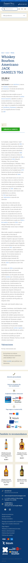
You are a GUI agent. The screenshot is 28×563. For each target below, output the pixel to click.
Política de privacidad (8, 533)
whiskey (5, 86)
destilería (16, 84)
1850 (20, 144)
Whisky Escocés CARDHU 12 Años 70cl (22, 454)
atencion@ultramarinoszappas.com (15, 495)
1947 (10, 247)
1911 (4, 195)
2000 (7, 262)
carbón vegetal (18, 328)
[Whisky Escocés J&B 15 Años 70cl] (21, 471)
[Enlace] (19, 9)
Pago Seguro (5, 526)
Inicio (2, 52)
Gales (19, 174)
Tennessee (6, 89)
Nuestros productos (7, 514)
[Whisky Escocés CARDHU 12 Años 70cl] (21, 444)
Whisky (12, 52)
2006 (16, 222)
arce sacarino (7, 98)
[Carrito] (25, 9)
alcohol (8, 277)
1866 (20, 152)
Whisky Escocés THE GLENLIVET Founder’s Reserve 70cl (6, 455)
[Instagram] (10, 510)
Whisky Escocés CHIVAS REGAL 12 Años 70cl (6, 481)
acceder (9, 361)
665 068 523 (8, 491)
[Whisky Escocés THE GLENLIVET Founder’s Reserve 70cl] (6, 444)
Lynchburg (6, 107)
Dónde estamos (6, 516)
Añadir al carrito (11, 129)
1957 (4, 111)
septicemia (7, 197)
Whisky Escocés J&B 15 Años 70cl (22, 480)
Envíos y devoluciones (8, 531)
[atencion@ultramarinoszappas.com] (3, 495)
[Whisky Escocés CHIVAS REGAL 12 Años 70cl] (6, 471)
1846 (22, 157)
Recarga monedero (7, 519)
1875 (22, 170)
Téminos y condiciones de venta (11, 528)
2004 (13, 159)
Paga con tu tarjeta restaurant (10, 523)
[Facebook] (5, 510)
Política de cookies (7, 535)
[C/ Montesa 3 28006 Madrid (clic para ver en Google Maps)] (3, 504)
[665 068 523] (3, 490)
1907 (12, 188)
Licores (7, 52)
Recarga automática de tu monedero (12, 521)
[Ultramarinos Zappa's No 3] (9, 4)
